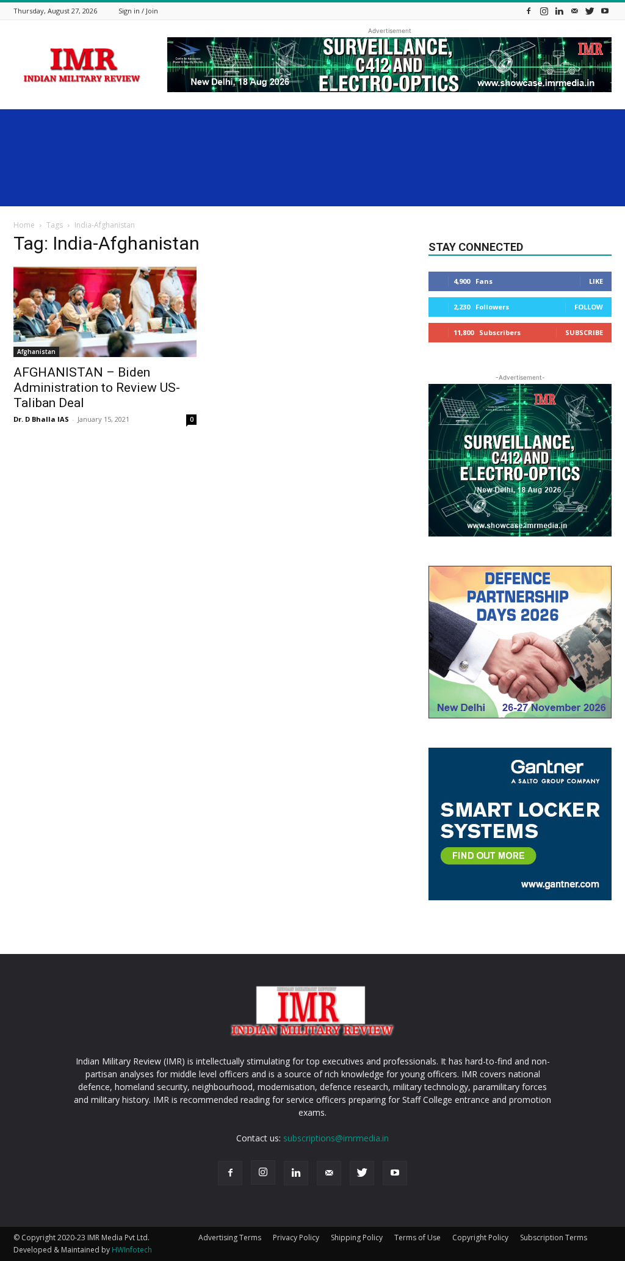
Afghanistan (36, 351)
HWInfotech (132, 1250)
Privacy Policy (296, 1237)
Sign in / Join (138, 10)
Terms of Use (417, 1237)
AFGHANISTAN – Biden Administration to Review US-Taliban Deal (96, 387)
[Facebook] (528, 10)
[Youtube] (605, 10)
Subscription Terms (553, 1237)
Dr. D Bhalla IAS (41, 419)
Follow (588, 306)
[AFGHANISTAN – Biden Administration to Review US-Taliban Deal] (105, 312)
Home (24, 225)
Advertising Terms (229, 1237)
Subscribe (584, 332)
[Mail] (574, 10)
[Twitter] (589, 10)
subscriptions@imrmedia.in (336, 1138)
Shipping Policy (357, 1237)
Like (596, 281)
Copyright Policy (480, 1237)
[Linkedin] (559, 10)
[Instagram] (544, 10)
